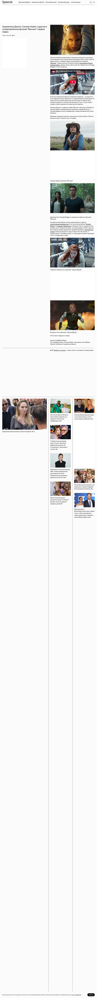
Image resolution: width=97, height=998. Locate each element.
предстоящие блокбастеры (59, 224)
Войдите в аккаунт (60, 350)
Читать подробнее (76, 995)
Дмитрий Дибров (24, 2)
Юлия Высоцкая (51, 2)
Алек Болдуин (76, 2)
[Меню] (94, 2)
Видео (87, 342)
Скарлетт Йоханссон (64, 226)
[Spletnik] (7, 2)
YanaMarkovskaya (60, 340)
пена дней (77, 342)
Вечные (53, 63)
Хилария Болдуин (64, 2)
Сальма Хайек (55, 65)
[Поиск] (91, 2)
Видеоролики (58, 342)
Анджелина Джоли (38, 2)
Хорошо (91, 995)
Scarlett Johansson (56, 344)
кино (83, 342)
